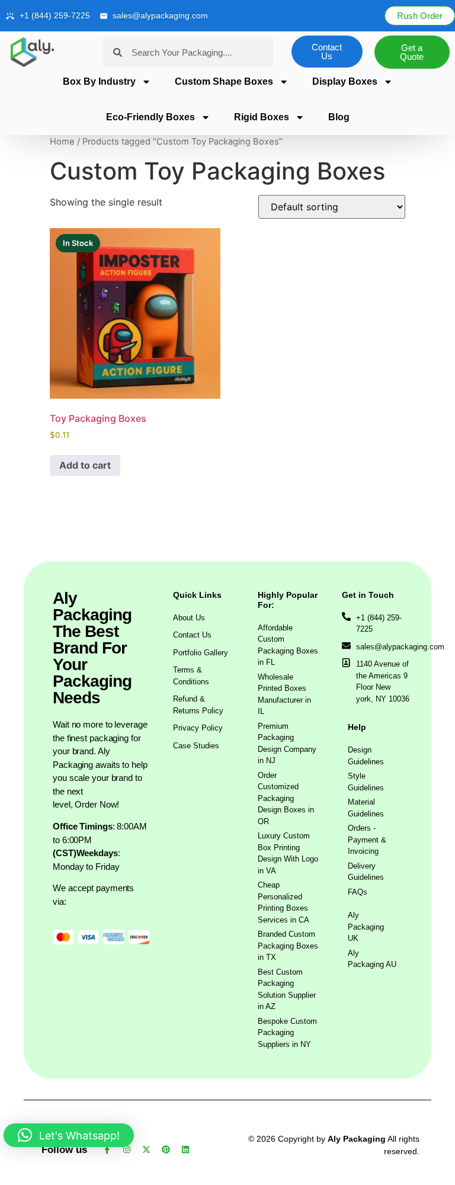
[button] (69, 1135)
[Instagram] (126, 1149)
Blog (339, 117)
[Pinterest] (166, 1149)
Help (357, 727)
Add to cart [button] (85, 465)
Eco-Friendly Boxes (150, 117)
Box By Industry (99, 81)
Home (62, 141)
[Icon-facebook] (107, 1149)
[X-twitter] (146, 1149)
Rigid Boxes (261, 117)
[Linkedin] (185, 1149)
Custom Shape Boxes (224, 81)
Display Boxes (344, 81)
